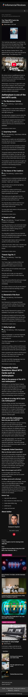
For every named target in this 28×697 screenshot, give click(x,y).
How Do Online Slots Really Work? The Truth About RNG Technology (14, 607)
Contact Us (16, 690)
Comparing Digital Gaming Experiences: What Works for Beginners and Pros (14, 586)
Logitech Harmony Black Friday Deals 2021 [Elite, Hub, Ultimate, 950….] (13, 548)
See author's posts (14, 530)
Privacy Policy (9, 688)
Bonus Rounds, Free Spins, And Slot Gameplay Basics (14, 565)
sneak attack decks (9, 438)
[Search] (24, 11)
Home (3, 688)
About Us (10, 690)
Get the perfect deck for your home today (5, 657)
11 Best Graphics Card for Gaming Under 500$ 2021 (13, 541)
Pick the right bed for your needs (5, 666)
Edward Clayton (7, 24)
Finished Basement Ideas (5, 674)
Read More (5, 651)
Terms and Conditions (19, 688)
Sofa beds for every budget (14, 632)
